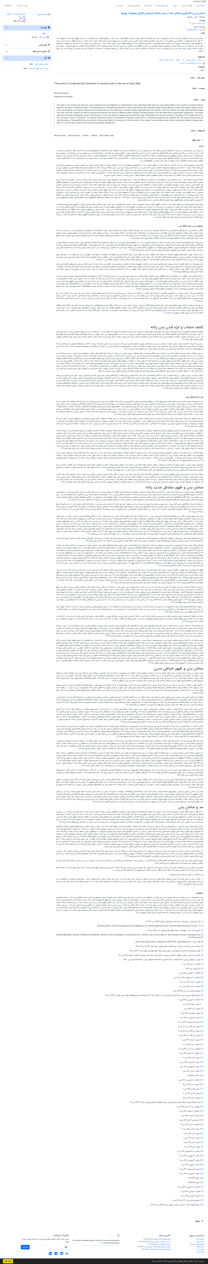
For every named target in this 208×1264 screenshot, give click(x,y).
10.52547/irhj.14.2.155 (194, 30)
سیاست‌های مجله (163, 5)
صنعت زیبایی (190, 60)
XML (44, 33)
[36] (183, 621)
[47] (122, 731)
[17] (62, 482)
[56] (94, 801)
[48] (117, 736)
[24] (194, 550)
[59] (177, 839)
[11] (115, 414)
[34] (172, 602)
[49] (181, 746)
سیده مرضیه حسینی (198, 23)
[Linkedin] (61, 1254)
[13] (62, 448)
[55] (180, 796)
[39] (181, 660)
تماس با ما (119, 5)
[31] (113, 575)
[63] (127, 856)
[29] (140, 563)
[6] (196, 300)
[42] (68, 709)
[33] (186, 599)
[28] (89, 558)
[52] (201, 760)
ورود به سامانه (22, 5)
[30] (159, 565)
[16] (108, 470)
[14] (159, 460)
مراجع (198, 1221)
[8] (183, 339)
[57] (60, 822)
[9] (125, 348)
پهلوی (202, 70)
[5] (137, 288)
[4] (125, 283)
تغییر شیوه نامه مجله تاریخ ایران (159, 1249)
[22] (89, 533)
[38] (110, 655)
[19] (102, 509)
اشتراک (25, 1247)
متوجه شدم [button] (8, 1261)
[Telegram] (56, 1254)
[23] (86, 540)
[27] (70, 555)
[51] (86, 755)
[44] (190, 721)
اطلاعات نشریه (187, 5)
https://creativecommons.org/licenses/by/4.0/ (100, 1245)
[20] (190, 511)
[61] (119, 841)
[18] (79, 506)
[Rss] (50, 1254)
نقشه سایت (200, 1251)
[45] (122, 721)
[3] (174, 271)
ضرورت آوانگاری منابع (163, 1244)
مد (183, 60)
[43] (145, 714)
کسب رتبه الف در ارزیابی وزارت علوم (158, 1241)
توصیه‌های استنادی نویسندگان (160, 1239)
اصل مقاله (196, 140)
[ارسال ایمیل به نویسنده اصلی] (190, 23)
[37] (107, 635)
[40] (150, 663)
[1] (132, 238)
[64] (180, 884)
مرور (175, 5)
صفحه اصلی (200, 5)
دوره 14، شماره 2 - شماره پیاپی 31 (16, 15)
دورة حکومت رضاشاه (166, 60)
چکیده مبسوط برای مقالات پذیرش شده (157, 1246)
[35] (166, 611)
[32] (112, 582)
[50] (79, 748)
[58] (146, 836)
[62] (157, 846)
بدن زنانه (201, 60)
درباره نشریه (200, 1241)
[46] (171, 728)
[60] (60, 839)
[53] (83, 765)
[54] (178, 775)
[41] (127, 704)
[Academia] (67, 1254)
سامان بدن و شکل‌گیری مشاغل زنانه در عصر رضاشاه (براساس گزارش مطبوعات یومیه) (163, 13)
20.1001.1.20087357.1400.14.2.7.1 (192, 63)
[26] (131, 552)
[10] (163, 388)
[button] (150, 1261)
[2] (131, 250)
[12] (186, 426)
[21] (102, 531)
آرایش (178, 60)
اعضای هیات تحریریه (197, 1244)
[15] (81, 467)
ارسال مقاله (147, 5)
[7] (166, 312)
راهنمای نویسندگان (133, 5)
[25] (201, 552)
